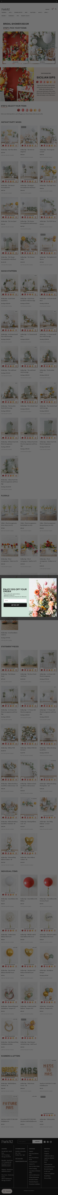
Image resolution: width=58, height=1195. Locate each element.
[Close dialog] (55, 580)
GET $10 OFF (15, 605)
